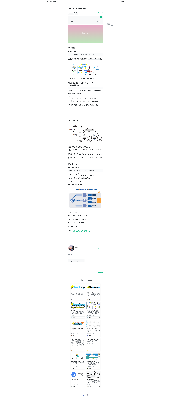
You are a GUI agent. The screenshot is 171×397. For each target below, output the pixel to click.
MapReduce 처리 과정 (110, 25)
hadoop (76, 14)
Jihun (69, 12)
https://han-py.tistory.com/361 (76, 233)
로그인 (122, 1)
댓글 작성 (100, 272)
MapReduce (71, 14)
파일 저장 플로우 (109, 22)
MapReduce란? (109, 24)
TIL (70, 18)
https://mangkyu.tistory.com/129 (76, 229)
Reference (108, 26)
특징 (108, 21)
